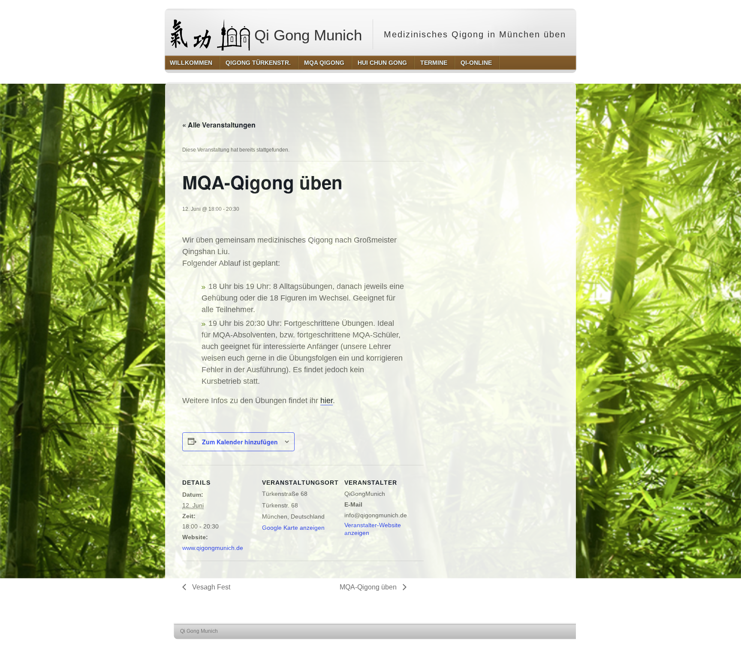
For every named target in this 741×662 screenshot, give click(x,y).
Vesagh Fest (210, 587)
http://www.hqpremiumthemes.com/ (550, 647)
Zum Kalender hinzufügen (240, 441)
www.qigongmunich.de (212, 547)
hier (326, 400)
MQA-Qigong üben (369, 587)
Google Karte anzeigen (293, 527)
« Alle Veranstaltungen (219, 125)
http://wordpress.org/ (485, 647)
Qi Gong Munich (306, 35)
